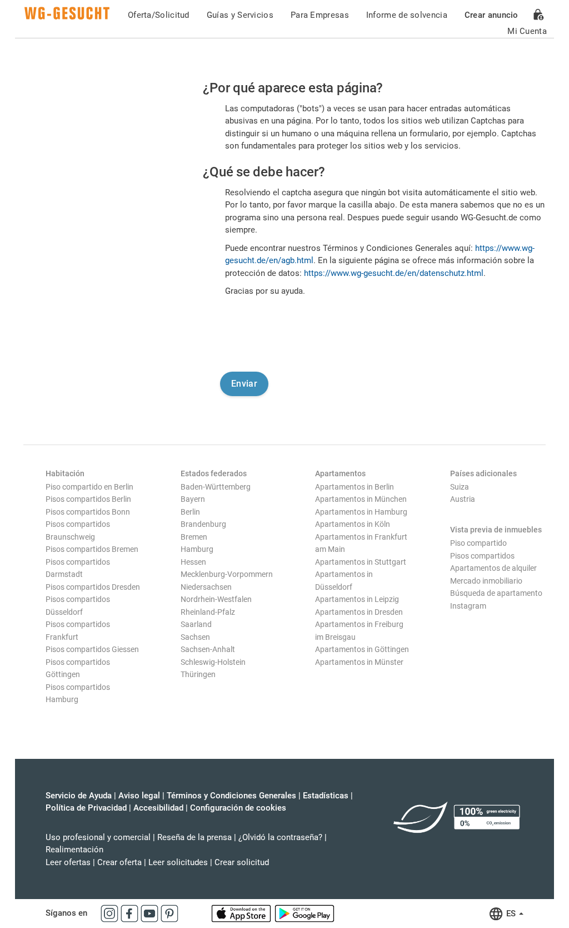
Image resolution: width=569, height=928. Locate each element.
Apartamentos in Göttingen (362, 649)
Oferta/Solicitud (158, 15)
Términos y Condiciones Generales (231, 796)
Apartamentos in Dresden (359, 612)
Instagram (468, 605)
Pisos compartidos (482, 555)
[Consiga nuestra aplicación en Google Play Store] (304, 913)
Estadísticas (325, 796)
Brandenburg (203, 524)
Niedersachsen (206, 587)
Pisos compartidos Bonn (88, 511)
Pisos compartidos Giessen (92, 649)
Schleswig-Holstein (213, 662)
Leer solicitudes (178, 862)
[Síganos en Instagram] (111, 913)
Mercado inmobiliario (486, 580)
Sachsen (195, 637)
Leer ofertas (68, 862)
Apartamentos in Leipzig (357, 599)
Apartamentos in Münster (359, 662)
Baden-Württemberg (216, 486)
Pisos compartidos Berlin (88, 499)
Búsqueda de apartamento (496, 593)
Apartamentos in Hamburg (361, 511)
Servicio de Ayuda (79, 796)
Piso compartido (478, 543)
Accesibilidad (158, 808)
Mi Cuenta (527, 31)
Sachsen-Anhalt (208, 649)
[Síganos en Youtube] (151, 913)
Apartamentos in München (361, 499)
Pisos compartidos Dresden (93, 587)
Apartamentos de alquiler (493, 568)
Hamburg (197, 549)
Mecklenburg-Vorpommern (227, 574)
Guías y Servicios (240, 15)
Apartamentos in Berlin (354, 486)
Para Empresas (320, 15)
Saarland (196, 624)
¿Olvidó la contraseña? (280, 837)
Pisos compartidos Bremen (92, 549)
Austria (462, 499)
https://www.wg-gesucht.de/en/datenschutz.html (393, 273)
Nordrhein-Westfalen (216, 599)
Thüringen (198, 674)
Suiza (459, 486)
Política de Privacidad (86, 808)
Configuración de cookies (238, 808)
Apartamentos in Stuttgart (360, 561)
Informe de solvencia (406, 15)
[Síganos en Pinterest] (169, 913)
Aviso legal (139, 796)
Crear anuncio (491, 15)
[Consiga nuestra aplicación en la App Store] (242, 913)
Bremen (194, 536)
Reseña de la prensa (194, 837)
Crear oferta (119, 862)
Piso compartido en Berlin (89, 486)
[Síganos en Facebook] (131, 913)
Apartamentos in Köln (352, 524)
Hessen (193, 561)
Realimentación (74, 850)
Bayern (193, 499)
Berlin (190, 511)
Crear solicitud (241, 862)
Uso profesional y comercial (98, 837)
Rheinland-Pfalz (208, 612)
